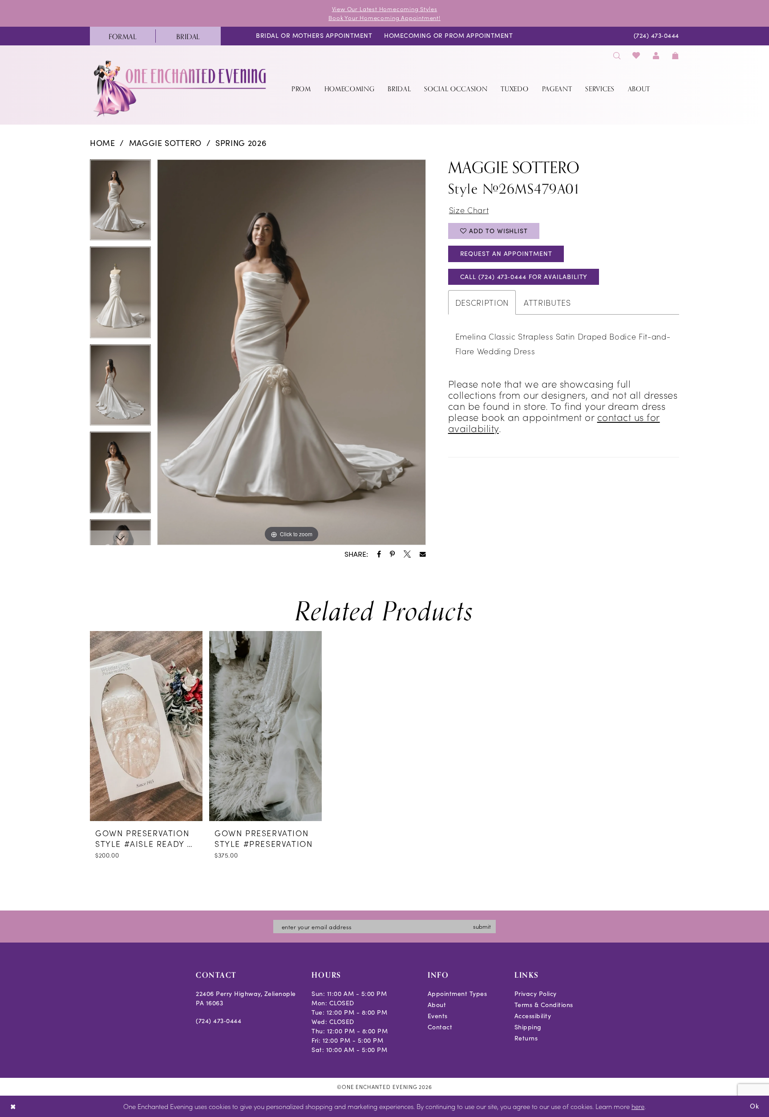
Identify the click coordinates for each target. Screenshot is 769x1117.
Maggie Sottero (165, 143)
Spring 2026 (241, 143)
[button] (656, 55)
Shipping (528, 1027)
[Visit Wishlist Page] (637, 55)
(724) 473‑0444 (218, 1020)
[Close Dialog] (13, 1106)
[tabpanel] (120, 203)
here (637, 1106)
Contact (440, 1027)
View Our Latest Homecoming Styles (384, 8)
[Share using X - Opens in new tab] (407, 554)
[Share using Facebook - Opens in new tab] (379, 554)
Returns (526, 1038)
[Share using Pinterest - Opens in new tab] (392, 554)
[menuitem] (122, 36)
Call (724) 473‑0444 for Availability (524, 276)
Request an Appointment (506, 253)
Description (482, 302)
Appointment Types (457, 993)
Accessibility (532, 1016)
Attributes (547, 302)
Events (438, 1016)
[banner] (180, 88)
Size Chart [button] (469, 209)
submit (482, 926)
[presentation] (146, 726)
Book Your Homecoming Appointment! (384, 17)
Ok (754, 1105)
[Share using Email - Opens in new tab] (423, 554)
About (437, 1004)
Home (102, 143)
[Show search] (617, 55)
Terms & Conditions (543, 1004)
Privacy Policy (535, 993)
